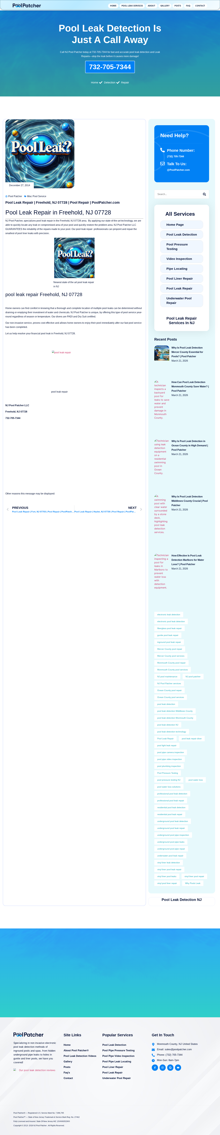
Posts (178, 5)
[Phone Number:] (162, 150)
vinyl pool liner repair (167, 883)
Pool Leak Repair (165, 738)
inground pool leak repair (169, 642)
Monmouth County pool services (172, 669)
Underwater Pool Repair (116, 1078)
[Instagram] (163, 1067)
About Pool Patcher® (76, 1050)
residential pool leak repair (169, 814)
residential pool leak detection (171, 807)
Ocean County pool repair (169, 690)
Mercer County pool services (170, 656)
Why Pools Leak (192, 883)
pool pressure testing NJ (168, 780)
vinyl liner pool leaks (166, 876)
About (151, 5)
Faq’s (67, 1072)
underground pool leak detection (172, 821)
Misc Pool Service (36, 196)
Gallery (165, 5)
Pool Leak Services (132, 5)
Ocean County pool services (170, 697)
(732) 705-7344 (175, 156)
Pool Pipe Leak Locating (116, 1061)
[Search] (204, 194)
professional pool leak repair (170, 800)
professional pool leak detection (172, 793)
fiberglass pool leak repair (169, 628)
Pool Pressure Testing (167, 773)
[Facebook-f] (155, 1067)
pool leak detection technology (171, 731)
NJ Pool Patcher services (169, 683)
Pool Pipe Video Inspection (118, 1056)
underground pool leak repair (171, 828)
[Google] (170, 1067)
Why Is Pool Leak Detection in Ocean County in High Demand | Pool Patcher (190, 445)
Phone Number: (181, 150)
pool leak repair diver (192, 738)
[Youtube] (178, 1067)
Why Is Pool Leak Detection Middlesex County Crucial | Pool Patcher (190, 501)
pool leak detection (166, 704)
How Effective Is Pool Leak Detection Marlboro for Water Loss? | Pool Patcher (188, 560)
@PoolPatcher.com (178, 169)
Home (113, 5)
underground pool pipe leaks (170, 842)
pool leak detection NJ (167, 725)
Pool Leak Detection (114, 1044)
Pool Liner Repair (112, 1067)
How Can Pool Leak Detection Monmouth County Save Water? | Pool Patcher (190, 386)
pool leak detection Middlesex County (175, 711)
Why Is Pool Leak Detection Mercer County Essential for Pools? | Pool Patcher (187, 352)
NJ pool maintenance (167, 676)
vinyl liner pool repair (194, 876)
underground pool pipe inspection (173, 835)
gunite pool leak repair (167, 635)
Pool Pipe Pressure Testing (118, 1050)
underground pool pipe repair (171, 849)
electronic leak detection (168, 614)
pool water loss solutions (168, 787)
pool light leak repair (166, 745)
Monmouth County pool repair (171, 663)
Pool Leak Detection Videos (80, 1056)
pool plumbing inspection (169, 766)
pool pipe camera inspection (170, 752)
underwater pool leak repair (170, 855)
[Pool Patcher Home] (27, 5)
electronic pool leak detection (171, 621)
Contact (200, 5)
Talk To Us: (176, 164)
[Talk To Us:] (162, 163)
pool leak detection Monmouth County (175, 718)
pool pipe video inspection (169, 759)
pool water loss (196, 780)
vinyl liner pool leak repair (169, 869)
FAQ (188, 5)
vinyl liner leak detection (168, 862)
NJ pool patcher (193, 676)
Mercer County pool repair (169, 649)
